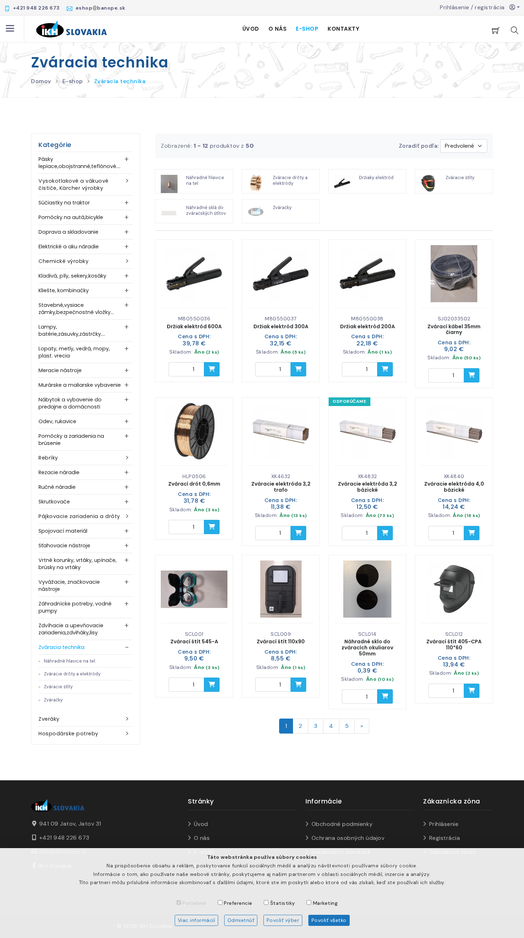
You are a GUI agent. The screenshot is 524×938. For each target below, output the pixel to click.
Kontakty (343, 28)
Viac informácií (196, 920)
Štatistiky (282, 903)
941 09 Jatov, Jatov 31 (70, 823)
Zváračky (53, 700)
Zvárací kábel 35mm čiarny (454, 329)
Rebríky (48, 457)
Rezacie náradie (58, 472)
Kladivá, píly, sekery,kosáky (72, 275)
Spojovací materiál (62, 530)
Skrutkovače (54, 501)
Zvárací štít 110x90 (281, 641)
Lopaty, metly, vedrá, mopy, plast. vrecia (74, 352)
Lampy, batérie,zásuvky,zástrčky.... (71, 330)
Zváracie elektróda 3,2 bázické (367, 486)
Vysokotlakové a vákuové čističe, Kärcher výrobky (73, 184)
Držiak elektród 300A (280, 326)
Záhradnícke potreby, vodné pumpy (75, 607)
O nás (277, 28)
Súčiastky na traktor (64, 202)
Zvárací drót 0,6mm (194, 483)
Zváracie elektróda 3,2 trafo (280, 486)
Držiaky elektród (376, 177)
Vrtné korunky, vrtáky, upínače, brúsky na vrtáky (77, 564)
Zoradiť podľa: (419, 145)
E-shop (307, 28)
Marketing (325, 903)
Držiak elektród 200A (367, 326)
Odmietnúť (241, 920)
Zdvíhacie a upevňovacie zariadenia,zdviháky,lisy (70, 629)
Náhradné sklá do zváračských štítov (206, 210)
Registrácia (444, 838)
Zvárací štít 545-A (194, 641)
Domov (41, 81)
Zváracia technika (120, 81)
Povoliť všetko (329, 920)
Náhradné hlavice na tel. (70, 661)
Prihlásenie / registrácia (474, 7)
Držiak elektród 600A (194, 326)
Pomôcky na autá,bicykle (70, 217)
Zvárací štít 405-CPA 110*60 (454, 644)
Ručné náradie (57, 487)
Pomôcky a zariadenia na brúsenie (71, 439)
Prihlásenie (443, 824)
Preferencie (238, 903)
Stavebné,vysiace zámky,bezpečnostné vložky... (76, 308)
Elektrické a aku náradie (68, 246)
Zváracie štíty (58, 687)
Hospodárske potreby (68, 733)
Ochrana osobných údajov (348, 838)
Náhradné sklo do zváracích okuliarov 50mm (367, 647)
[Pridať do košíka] (212, 369)
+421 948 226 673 (64, 837)
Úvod (250, 28)
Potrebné (194, 903)
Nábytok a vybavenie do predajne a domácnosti (70, 403)
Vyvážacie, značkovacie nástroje (69, 585)
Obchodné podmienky (342, 824)
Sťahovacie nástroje (64, 545)
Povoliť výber (283, 920)
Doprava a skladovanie (68, 231)
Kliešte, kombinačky (63, 290)
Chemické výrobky (63, 261)
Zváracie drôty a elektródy (72, 674)
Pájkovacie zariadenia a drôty (79, 516)
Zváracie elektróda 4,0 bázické (454, 486)
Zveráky (49, 718)
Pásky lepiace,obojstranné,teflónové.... (79, 163)
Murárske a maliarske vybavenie (79, 385)
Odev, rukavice (57, 421)
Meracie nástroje (60, 370)
